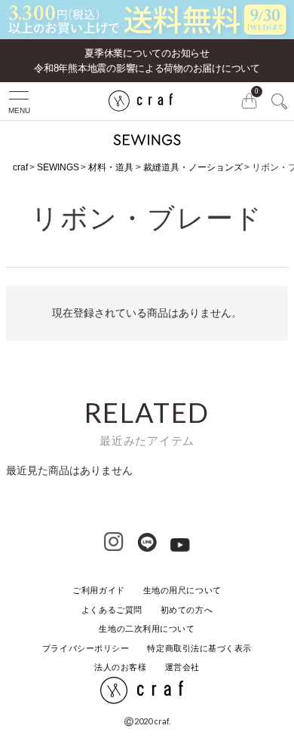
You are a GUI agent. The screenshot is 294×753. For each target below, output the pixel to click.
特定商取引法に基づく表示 (199, 648)
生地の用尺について (182, 590)
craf (20, 167)
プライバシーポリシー (86, 648)
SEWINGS (58, 167)
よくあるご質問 (111, 609)
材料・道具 (110, 167)
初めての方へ (187, 609)
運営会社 (182, 667)
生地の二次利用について (146, 628)
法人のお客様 (120, 667)
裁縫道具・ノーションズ (193, 167)
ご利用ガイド (98, 590)
